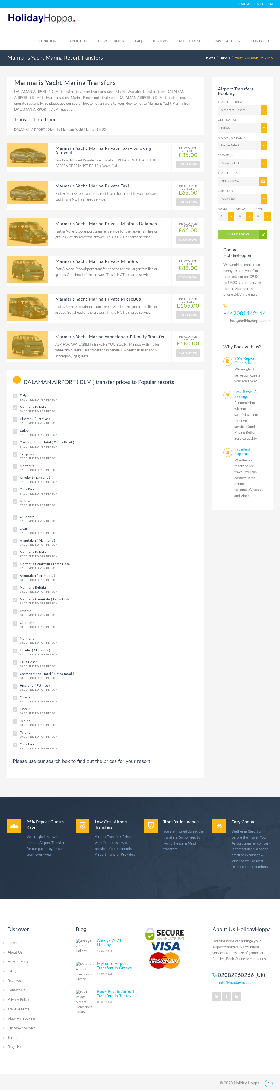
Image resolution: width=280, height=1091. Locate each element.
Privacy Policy (18, 1000)
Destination (227, 120)
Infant (259, 208)
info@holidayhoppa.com (250, 321)
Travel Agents (18, 1009)
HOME (210, 58)
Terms (12, 1038)
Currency (225, 191)
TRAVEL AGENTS (226, 41)
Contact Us (16, 990)
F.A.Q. (12, 971)
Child (240, 208)
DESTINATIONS (46, 41)
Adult (222, 208)
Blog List (14, 1047)
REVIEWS (160, 41)
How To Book (18, 962)
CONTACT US (262, 41)
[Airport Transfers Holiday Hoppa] (41, 18)
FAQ (138, 41)
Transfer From (230, 102)
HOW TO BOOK (111, 41)
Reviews (14, 981)
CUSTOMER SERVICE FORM (255, 4)
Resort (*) (225, 155)
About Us (15, 952)
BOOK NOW (188, 164)
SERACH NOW (238, 234)
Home (12, 943)
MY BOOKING (190, 41)
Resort (225, 58)
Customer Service (22, 1028)
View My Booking (21, 1019)
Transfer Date (229, 173)
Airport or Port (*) (233, 137)
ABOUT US (78, 41)
